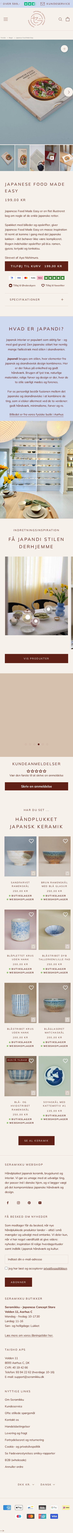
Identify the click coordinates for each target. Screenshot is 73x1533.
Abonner (18, 1282)
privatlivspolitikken (55, 1268)
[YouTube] (39, 1202)
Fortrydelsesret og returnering (24, 1440)
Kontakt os (12, 1420)
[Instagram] (18, 1202)
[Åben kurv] (67, 19)
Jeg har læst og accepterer (37, 1268)
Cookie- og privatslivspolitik (22, 1446)
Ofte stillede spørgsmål (20, 1413)
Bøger (11, 38)
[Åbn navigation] (6, 19)
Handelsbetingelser (17, 1426)
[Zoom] (64, 48)
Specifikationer (25, 299)
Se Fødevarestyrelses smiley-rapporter (30, 1453)
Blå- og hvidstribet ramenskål (20, 1106)
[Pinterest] (28, 1202)
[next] (68, 92)
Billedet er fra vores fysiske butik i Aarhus (36, 414)
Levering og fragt (16, 1433)
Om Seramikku (14, 1399)
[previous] (4, 92)
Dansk (46, 1484)
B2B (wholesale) (15, 1460)
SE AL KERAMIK (36, 1140)
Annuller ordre (14, 1467)
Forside (3, 38)
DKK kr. (24, 1484)
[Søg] (60, 19)
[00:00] (36, 92)
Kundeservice (13, 1406)
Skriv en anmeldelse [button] (36, 786)
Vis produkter (36, 658)
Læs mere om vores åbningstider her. (29, 1335)
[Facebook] (7, 1202)
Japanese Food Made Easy (24, 38)
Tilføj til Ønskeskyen (24, 285)
